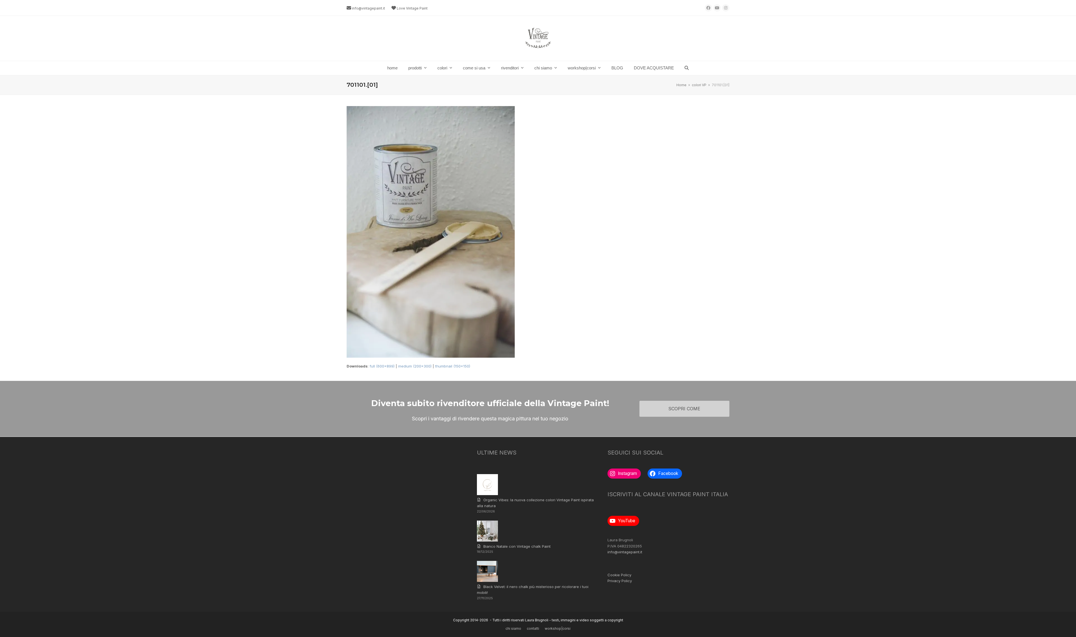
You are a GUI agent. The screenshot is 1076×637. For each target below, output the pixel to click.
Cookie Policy (619, 575)
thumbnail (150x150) (452, 366)
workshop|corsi (558, 628)
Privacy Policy (619, 581)
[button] (687, 68)
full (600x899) (382, 366)
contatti (533, 628)
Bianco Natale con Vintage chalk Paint (517, 546)
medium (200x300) (415, 366)
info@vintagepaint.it (368, 8)
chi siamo (513, 628)
